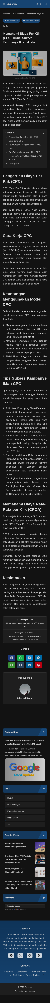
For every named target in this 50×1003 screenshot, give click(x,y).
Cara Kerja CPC (16, 141)
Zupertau (12, 4)
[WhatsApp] (20, 658)
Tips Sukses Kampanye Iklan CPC (24, 152)
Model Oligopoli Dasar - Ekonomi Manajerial (16, 870)
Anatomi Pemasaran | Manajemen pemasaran (15, 845)
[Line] (11, 665)
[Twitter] (29, 658)
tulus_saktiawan (12, 21)
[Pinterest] (38, 665)
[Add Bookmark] (6, 26)
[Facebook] (11, 658)
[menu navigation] (4, 4)
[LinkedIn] (29, 665)
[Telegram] (38, 658)
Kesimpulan (14, 163)
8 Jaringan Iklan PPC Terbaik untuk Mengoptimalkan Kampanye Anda (18, 859)
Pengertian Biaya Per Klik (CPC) (23, 137)
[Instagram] (29, 955)
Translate (22, 909)
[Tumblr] (20, 665)
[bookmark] (46, 4)
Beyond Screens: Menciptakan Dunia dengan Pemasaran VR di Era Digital (18, 884)
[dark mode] (41, 4)
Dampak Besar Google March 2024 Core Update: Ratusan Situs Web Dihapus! (24, 742)
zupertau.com (29, 991)
